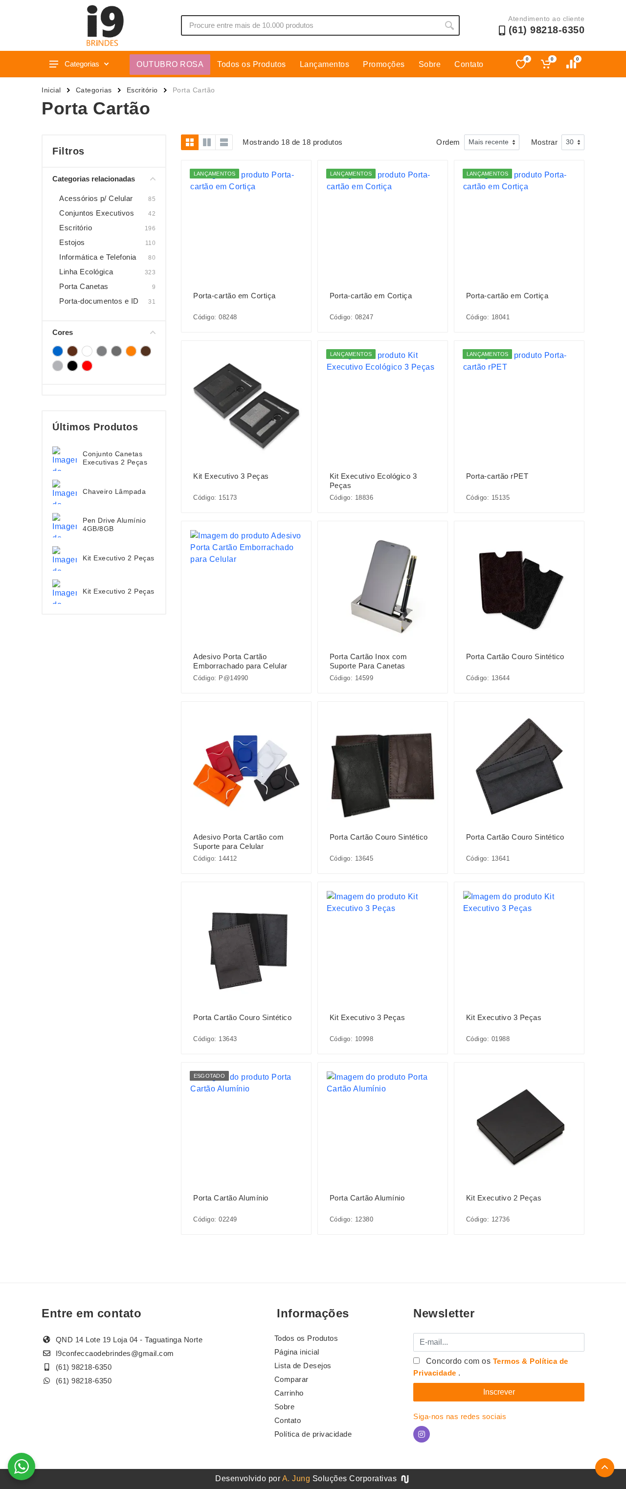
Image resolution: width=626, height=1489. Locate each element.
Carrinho (289, 1393)
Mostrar (544, 142)
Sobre (430, 64)
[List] (224, 142)
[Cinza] (101, 351)
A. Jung (296, 1478)
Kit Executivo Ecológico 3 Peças (373, 480)
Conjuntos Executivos (96, 213)
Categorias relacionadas (93, 179)
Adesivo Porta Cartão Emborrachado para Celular (240, 661)
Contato (469, 64)
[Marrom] (145, 351)
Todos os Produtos (251, 64)
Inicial (51, 90)
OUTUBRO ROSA (169, 64)
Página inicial (296, 1352)
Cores (62, 332)
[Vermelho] (87, 365)
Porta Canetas (84, 286)
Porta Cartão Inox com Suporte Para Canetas (368, 661)
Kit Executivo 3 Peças (231, 476)
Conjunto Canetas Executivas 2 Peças (115, 458)
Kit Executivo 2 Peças (119, 558)
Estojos (72, 242)
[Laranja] (131, 351)
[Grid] (190, 142)
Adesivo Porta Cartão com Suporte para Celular (238, 841)
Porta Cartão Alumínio (230, 1198)
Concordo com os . (490, 1367)
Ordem (448, 142)
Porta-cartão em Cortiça (234, 295)
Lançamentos (325, 64)
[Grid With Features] (207, 142)
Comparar (291, 1379)
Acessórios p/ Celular (96, 198)
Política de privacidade (313, 1434)
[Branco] (87, 351)
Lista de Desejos (303, 1365)
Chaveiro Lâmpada (114, 491)
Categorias (82, 64)
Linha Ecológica (86, 271)
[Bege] (72, 351)
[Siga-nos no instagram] (421, 1434)
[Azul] (57, 351)
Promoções (384, 64)
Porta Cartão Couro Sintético (515, 656)
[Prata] (57, 365)
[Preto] (72, 365)
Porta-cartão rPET (497, 476)
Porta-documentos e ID (99, 301)
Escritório (142, 90)
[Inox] (116, 351)
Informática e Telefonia (97, 257)
